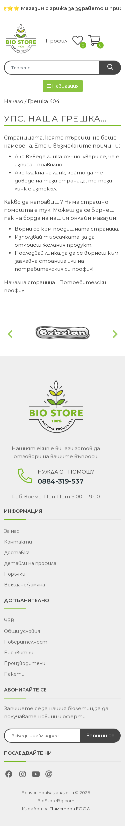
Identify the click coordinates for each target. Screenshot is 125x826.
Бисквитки (18, 653)
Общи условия (22, 631)
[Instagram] (22, 775)
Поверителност (25, 642)
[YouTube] (36, 775)
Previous (10, 334)
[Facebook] (9, 775)
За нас (11, 531)
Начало (13, 101)
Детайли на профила (30, 563)
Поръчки (14, 574)
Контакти (18, 542)
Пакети (14, 674)
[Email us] (49, 775)
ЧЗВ (9, 620)
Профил (56, 40)
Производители (24, 663)
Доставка (17, 553)
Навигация (65, 86)
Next (115, 334)
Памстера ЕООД (70, 808)
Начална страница (29, 282)
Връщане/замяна (24, 585)
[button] (94, 41)
